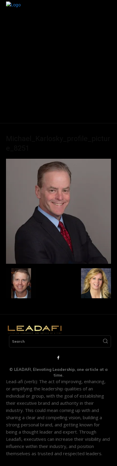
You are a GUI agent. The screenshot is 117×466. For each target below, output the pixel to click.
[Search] (105, 341)
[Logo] (34, 329)
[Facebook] (58, 357)
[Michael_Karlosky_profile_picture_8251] (58, 262)
